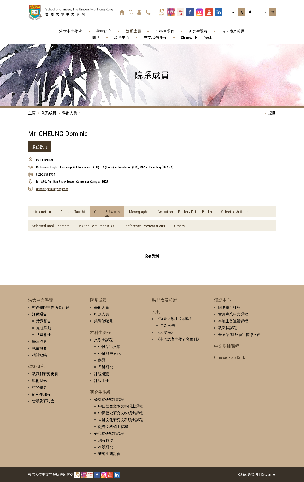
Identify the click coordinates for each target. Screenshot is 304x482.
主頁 (32, 113)
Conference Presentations (144, 226)
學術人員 (69, 113)
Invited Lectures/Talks (96, 226)
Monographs (139, 212)
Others (179, 226)
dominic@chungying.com (52, 189)
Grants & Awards (107, 212)
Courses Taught (72, 212)
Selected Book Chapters (51, 226)
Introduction (41, 212)
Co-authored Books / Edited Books (185, 212)
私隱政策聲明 (247, 474)
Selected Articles (235, 212)
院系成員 (48, 113)
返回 (272, 113)
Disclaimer (268, 474)
